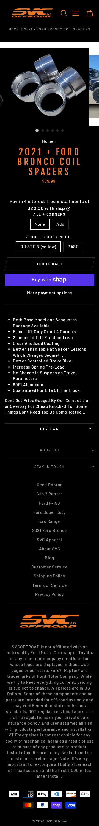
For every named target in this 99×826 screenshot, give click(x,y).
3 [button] (47, 130)
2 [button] (43, 130)
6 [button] (62, 130)
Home (14, 29)
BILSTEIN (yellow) (38, 246)
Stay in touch (49, 466)
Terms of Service (49, 585)
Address (49, 450)
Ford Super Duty (49, 512)
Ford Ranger (49, 521)
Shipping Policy (49, 575)
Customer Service (49, 566)
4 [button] (52, 130)
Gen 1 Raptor (49, 484)
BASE (73, 246)
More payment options (49, 292)
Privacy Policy (49, 594)
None (40, 224)
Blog (49, 557)
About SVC (49, 548)
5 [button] (57, 130)
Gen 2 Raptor (49, 493)
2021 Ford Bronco (49, 530)
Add (60, 224)
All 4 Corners (49, 214)
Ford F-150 (49, 503)
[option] (49, 87)
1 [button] (37, 130)
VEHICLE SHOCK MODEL (49, 237)
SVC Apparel (49, 539)
